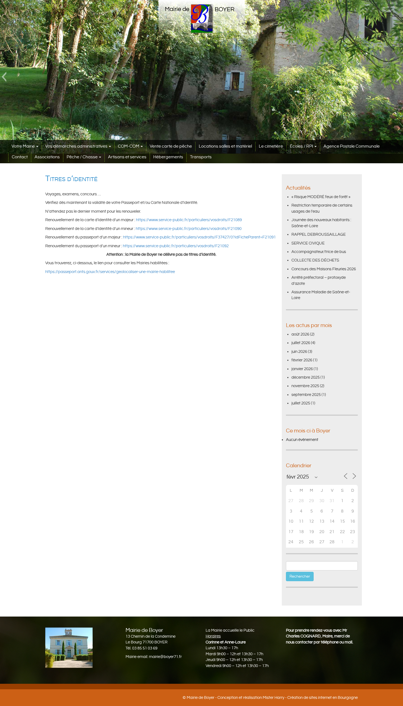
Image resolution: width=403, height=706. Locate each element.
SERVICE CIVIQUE (308, 243)
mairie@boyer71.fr (165, 657)
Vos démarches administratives (76, 146)
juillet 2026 (300, 343)
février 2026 (301, 360)
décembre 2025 (305, 377)
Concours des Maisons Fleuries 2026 (323, 269)
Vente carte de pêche (171, 146)
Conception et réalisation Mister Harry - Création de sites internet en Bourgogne (287, 698)
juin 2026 (299, 352)
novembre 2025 (305, 386)
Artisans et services (127, 157)
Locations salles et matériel (225, 146)
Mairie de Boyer (200, 698)
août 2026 (300, 334)
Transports (201, 157)
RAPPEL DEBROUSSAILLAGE (318, 234)
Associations (47, 157)
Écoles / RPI (302, 146)
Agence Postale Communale (351, 146)
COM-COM (129, 146)
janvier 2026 (302, 369)
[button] (4, 76)
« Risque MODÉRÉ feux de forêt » (320, 197)
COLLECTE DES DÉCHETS (315, 260)
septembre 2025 (306, 395)
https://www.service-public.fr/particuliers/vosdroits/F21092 (176, 246)
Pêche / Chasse (82, 157)
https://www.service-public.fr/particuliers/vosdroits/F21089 (189, 220)
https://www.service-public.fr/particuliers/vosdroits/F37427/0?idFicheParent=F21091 (199, 237)
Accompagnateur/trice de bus (318, 252)
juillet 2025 (300, 403)
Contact (20, 157)
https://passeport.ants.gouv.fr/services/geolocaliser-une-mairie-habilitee (110, 272)
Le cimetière (271, 146)
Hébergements (168, 157)
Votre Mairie (24, 146)
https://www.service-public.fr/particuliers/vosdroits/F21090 (189, 229)
